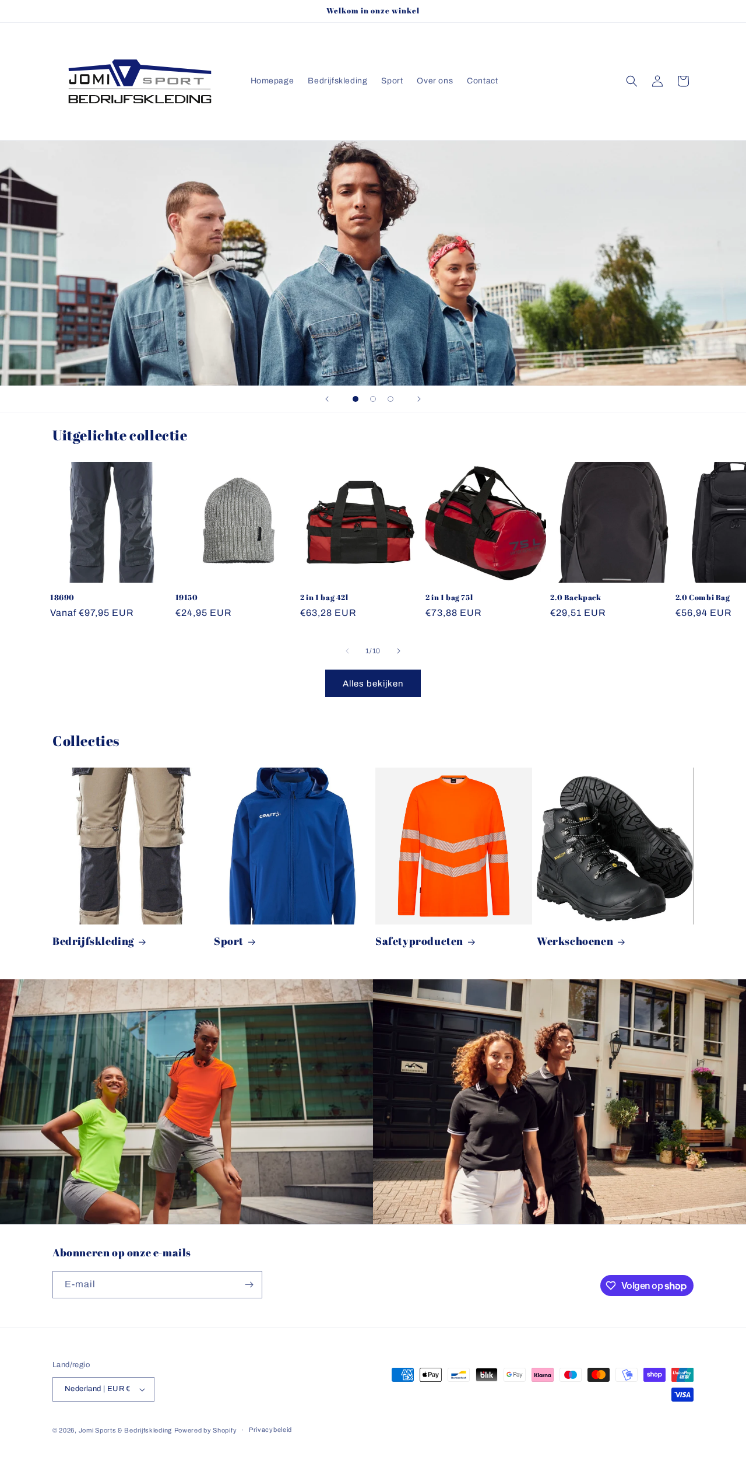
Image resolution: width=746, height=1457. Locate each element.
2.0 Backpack (575, 598)
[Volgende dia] (419, 399)
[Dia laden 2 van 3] (373, 399)
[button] (632, 81)
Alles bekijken (373, 683)
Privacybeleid (270, 1429)
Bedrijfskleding (93, 941)
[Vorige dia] (327, 399)
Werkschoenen (575, 941)
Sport (229, 941)
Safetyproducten (419, 941)
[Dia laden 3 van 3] (390, 399)
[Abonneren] (249, 1284)
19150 (186, 598)
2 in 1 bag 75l (449, 598)
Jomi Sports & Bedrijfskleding (125, 1430)
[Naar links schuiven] (347, 651)
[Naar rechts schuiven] (398, 651)
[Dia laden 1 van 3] (355, 399)
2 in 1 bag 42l (324, 598)
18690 (62, 598)
